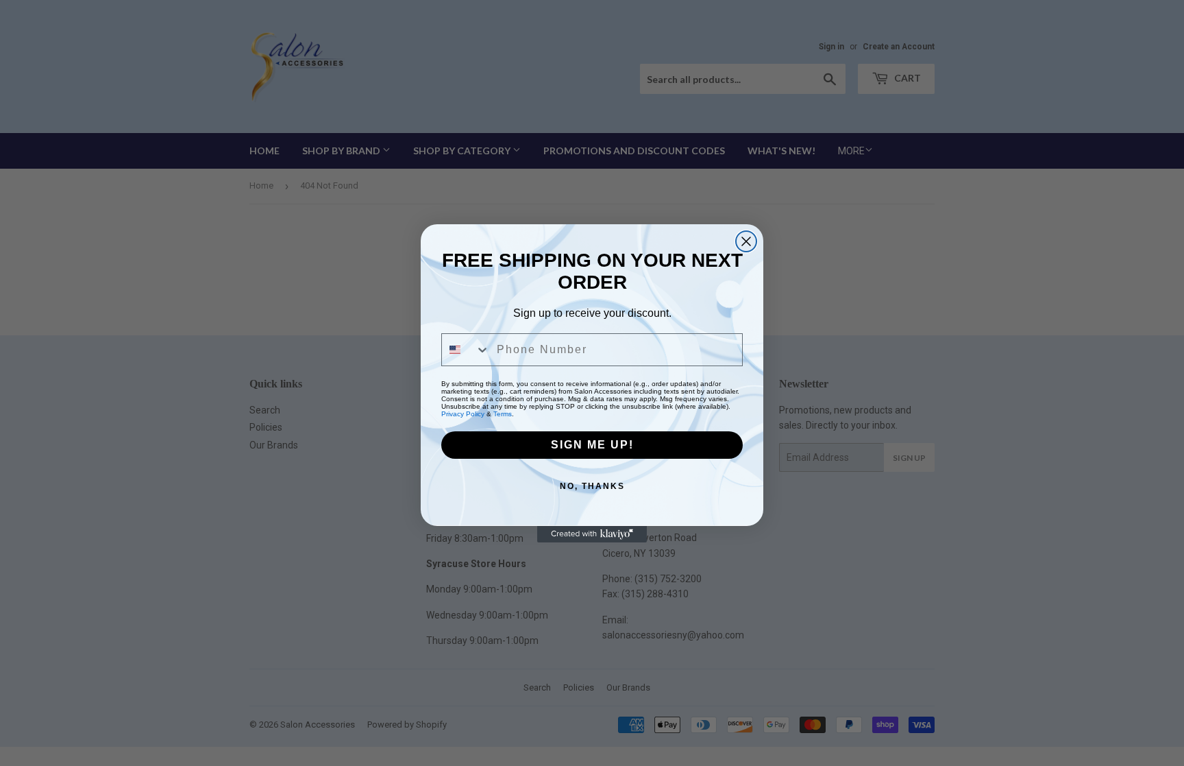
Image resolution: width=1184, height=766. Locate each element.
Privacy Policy (462, 414)
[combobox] (466, 350)
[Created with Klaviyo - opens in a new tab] (592, 534)
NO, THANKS (592, 486)
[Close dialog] (746, 241)
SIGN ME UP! (592, 445)
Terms (502, 414)
